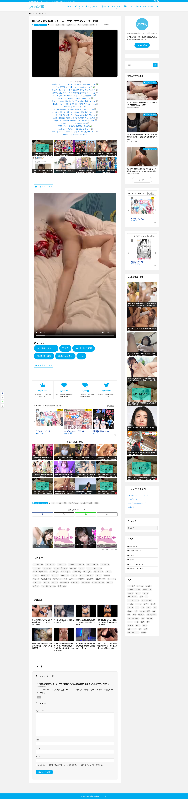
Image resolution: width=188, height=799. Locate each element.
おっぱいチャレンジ (136, 550)
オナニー (132, 555)
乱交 (55, 575)
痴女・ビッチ (98, 582)
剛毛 (36, 579)
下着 (36, 575)
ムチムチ (98, 572)
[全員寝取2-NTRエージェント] (106, 419)
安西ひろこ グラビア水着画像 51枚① (74, 126)
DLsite (111, 405)
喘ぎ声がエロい (71, 25)
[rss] (157, 1)
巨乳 (90, 579)
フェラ (87, 572)
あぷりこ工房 (68, 433)
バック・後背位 (40, 572)
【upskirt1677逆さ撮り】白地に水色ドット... (74, 98)
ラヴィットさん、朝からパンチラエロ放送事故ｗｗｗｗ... (74, 101)
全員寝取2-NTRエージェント (102, 431)
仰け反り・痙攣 (60, 25)
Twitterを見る (142, 45)
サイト (38, 757)
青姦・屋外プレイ (48, 586)
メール (38, 748)
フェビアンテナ (133, 499)
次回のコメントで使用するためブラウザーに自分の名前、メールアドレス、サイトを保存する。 (70, 765)
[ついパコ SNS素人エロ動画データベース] (37, 6)
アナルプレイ (92, 564)
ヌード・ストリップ (136, 564)
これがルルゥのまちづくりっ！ (74, 431)
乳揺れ (65, 575)
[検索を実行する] (155, 65)
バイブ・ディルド (94, 568)
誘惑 (36, 586)
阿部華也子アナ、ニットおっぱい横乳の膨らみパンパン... (74, 84)
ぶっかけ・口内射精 (76, 564)
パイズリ (54, 572)
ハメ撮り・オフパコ (40, 25)
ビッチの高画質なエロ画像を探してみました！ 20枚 (74, 109)
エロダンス (133, 546)
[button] (42, 514)
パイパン (65, 572)
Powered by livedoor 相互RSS (75, 107)
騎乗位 (62, 586)
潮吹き (86, 582)
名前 (37, 740)
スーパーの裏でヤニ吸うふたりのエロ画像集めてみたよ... (74, 112)
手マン (37, 582)
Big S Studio (39, 433)
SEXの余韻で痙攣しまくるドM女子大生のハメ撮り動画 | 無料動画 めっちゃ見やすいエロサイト (74, 684)
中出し (45, 575)
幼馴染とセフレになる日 (138, 262)
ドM (52, 25)
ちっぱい (61, 564)
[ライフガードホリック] (49, 419)
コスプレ (47, 568)
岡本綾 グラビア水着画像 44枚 (74, 123)
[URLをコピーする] (107, 514)
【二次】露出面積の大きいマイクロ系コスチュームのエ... (74, 118)
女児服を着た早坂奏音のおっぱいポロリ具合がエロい (74, 96)
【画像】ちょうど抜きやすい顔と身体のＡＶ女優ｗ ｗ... (74, 104)
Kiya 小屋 (95, 433)
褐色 (109, 582)
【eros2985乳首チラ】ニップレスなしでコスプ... (74, 87)
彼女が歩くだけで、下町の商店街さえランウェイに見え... (74, 90)
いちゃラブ (38, 564)
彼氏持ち (100, 579)
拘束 (46, 582)
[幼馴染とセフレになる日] (144, 250)
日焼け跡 (64, 582)
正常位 (92, 25)
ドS (81, 568)
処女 (98, 575)
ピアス (77, 572)
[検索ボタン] (156, 6)
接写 (55, 582)
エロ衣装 (105, 564)
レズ (108, 572)
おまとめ (131, 507)
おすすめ (50, 564)
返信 (38, 697)
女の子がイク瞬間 (83, 25)
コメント (40, 711)
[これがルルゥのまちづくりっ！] (78, 419)
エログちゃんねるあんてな (137, 503)
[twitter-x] (155, 1)
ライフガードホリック (43, 431)
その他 (131, 560)
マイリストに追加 (44, 187)
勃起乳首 (46, 579)
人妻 (74, 575)
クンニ (36, 568)
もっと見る (142, 180)
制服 (107, 575)
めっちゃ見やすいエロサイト (138, 495)
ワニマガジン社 (135, 264)
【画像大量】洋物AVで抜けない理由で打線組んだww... (74, 121)
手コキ (112, 579)
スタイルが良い (60, 568)
